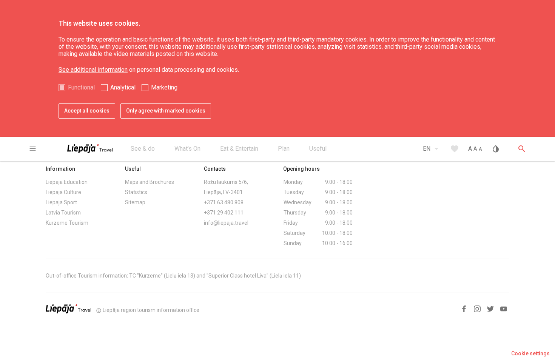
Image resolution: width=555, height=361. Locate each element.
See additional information (93, 69)
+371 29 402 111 (224, 213)
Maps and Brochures (149, 182)
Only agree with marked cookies (165, 111)
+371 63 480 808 (224, 202)
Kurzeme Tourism (67, 223)
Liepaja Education (67, 182)
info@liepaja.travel (226, 223)
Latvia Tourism (63, 213)
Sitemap (135, 202)
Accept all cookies (86, 111)
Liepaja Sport (61, 202)
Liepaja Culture (63, 192)
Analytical (123, 87)
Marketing (164, 87)
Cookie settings (530, 353)
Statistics (136, 192)
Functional (81, 87)
